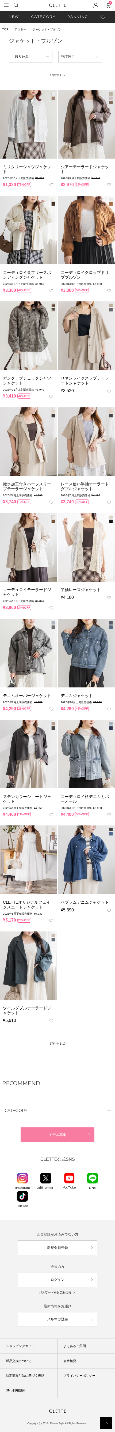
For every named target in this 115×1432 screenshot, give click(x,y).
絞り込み (22, 56)
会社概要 (69, 1361)
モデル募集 (57, 1135)
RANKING (77, 16)
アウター (20, 29)
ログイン (57, 1280)
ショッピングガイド (20, 1346)
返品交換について (19, 1361)
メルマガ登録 (57, 1319)
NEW (14, 16)
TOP (5, 29)
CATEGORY (43, 16)
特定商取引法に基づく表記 (25, 1376)
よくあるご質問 (74, 1346)
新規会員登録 (57, 1248)
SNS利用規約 (15, 1390)
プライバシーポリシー (79, 1376)
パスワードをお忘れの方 (55, 1292)
